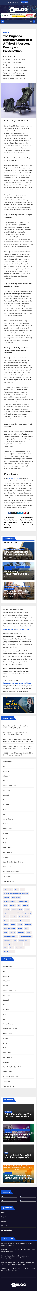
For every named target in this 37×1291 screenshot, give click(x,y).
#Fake (16, 889)
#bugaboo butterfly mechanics (14, 67)
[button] (31, 21)
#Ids (22, 889)
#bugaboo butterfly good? (12, 62)
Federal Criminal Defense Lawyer (20, 920)
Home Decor (14, 549)
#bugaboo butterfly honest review (15, 65)
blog (5, 905)
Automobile (7, 762)
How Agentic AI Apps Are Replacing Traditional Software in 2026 (17, 1136)
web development (9, 951)
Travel (26, 944)
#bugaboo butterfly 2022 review (14, 59)
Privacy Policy (6, 1230)
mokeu (28, 932)
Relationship (8, 569)
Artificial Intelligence (9, 901)
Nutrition (6, 843)
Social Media (7, 867)
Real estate (7, 848)
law (26, 928)
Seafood (6, 857)
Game (5, 814)
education (13, 916)
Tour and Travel (9, 588)
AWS (4, 766)
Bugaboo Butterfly (13, 478)
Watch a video (8, 630)
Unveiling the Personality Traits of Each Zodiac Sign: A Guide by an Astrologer (10, 522)
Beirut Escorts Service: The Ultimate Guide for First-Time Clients (17, 1116)
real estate (7, 940)
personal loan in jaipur (10, 936)
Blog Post (4, 1226)
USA (5, 948)
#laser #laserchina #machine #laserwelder (16, 893)
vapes (11, 948)
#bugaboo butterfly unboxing (13, 73)
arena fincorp (16, 897)
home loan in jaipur (9, 928)
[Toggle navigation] (17, 21)
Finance (6, 805)
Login (3, 1212)
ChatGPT (6, 776)
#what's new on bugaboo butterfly (15, 78)
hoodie (20, 928)
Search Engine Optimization (13, 862)
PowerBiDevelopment (25, 936)
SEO (15, 940)
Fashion (13, 566)
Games (13, 924)
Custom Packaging (17, 909)
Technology (7, 876)
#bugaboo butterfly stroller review (15, 70)
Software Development (11, 871)
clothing (6, 909)
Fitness (6, 924)
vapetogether (19, 948)
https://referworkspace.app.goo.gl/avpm (17, 683)
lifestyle (13, 932)
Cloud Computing (9, 785)
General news (19, 566)
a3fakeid (6, 897)
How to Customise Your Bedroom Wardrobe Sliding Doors (18, 554)
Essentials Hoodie (23, 916)
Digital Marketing (8, 913)
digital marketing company (24, 913)
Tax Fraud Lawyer (24, 940)
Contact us (5, 1221)
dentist (27, 909)
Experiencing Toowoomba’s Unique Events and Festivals (15, 573)
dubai (5, 916)
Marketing (21, 932)
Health (20, 924)
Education (7, 795)
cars (19, 905)
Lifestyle (6, 32)
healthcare (28, 924)
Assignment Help (23, 901)
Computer (7, 790)
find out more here (22, 630)
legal (5, 932)
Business (7, 549)
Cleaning (6, 781)
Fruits (5, 809)
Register (4, 1217)
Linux (5, 838)
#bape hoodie (8, 889)
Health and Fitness (9, 586)
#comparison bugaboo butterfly (14, 76)
